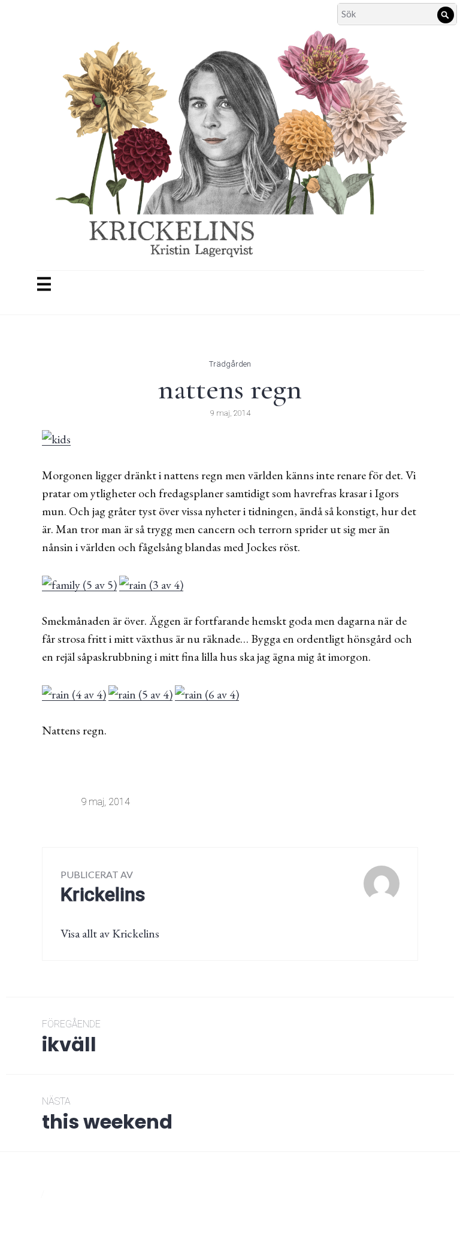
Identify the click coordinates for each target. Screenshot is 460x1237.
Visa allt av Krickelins (109, 933)
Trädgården (230, 363)
